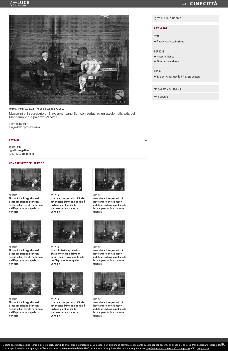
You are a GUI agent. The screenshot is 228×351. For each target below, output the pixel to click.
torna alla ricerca (169, 18)
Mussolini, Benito (165, 56)
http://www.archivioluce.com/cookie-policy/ (168, 348)
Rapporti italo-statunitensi (170, 41)
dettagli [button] (14, 140)
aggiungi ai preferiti (170, 88)
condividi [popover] (163, 96)
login (184, 3)
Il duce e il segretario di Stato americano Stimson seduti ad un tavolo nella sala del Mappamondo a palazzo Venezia (68, 205)
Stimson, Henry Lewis (168, 61)
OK (193, 348)
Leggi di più (203, 348)
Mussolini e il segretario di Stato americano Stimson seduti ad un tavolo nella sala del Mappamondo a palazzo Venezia (26, 205)
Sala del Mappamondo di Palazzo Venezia (178, 76)
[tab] (78, 140)
